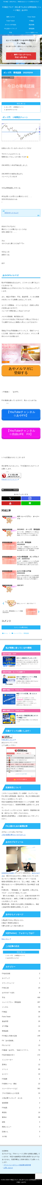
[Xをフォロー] (11, 498)
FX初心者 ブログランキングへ (9, 479)
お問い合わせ (8, 1168)
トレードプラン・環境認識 (11, 490)
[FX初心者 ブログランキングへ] (11, 475)
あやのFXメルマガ (11, 109)
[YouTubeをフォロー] (11, 503)
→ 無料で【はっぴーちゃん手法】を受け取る (21, 56)
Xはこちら (5, 939)
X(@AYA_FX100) (8, 873)
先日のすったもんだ (11, 213)
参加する (33, 776)
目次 (18, 103)
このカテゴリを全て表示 (21, 773)
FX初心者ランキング (8, 740)
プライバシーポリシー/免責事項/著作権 (17, 1165)
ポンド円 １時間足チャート (15, 107)
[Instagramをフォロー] (30, 498)
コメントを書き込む (21, 627)
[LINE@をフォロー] (30, 503)
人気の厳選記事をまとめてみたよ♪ (14, 835)
